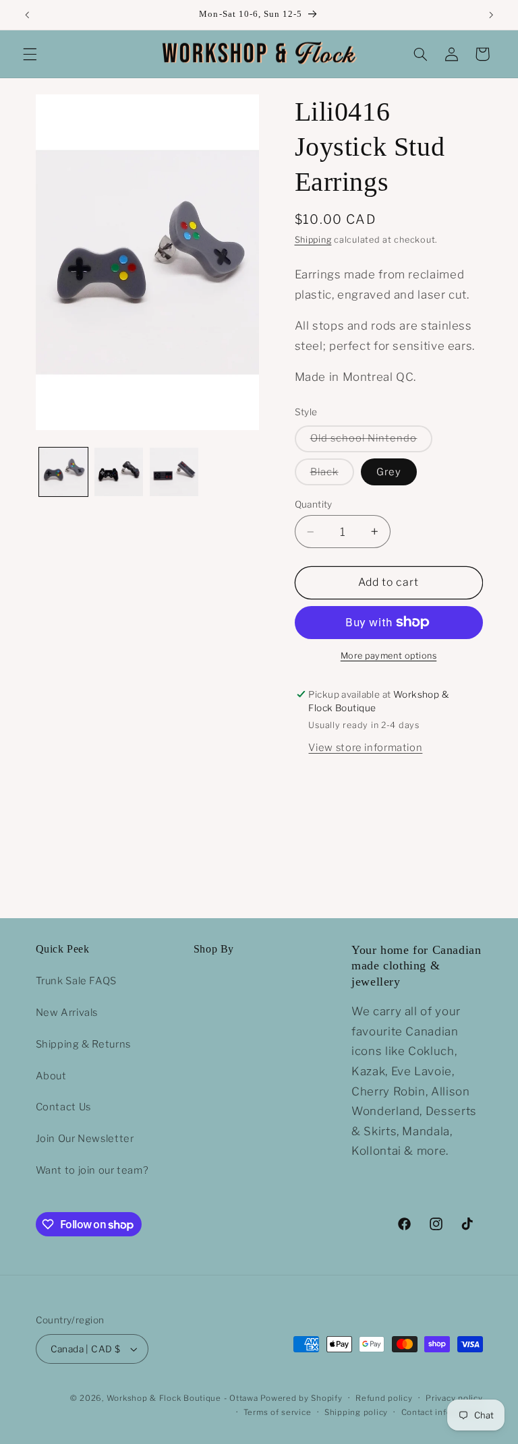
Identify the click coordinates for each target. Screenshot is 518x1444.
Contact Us (63, 1107)
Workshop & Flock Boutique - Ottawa (182, 1398)
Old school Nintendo (371, 441)
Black (332, 475)
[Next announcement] (491, 15)
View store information (365, 748)
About (51, 1076)
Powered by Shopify (301, 1398)
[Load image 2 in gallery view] (118, 472)
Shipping (313, 240)
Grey (388, 472)
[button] (29, 53)
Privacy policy (454, 1398)
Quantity (314, 504)
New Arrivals (67, 1012)
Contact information (442, 1412)
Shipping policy (356, 1412)
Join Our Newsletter (85, 1139)
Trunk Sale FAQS (76, 981)
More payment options (389, 656)
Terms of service (277, 1412)
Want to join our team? (92, 1170)
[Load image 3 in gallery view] (174, 472)
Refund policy (384, 1398)
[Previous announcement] (27, 15)
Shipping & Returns (83, 1044)
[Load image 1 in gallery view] (63, 472)
